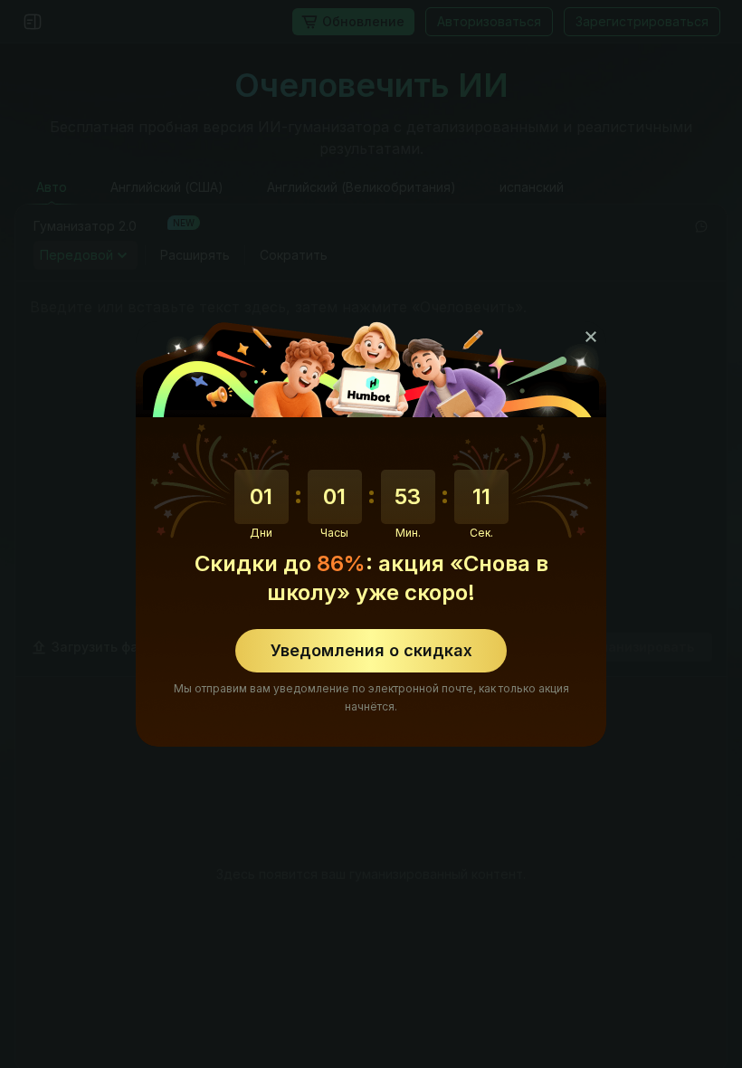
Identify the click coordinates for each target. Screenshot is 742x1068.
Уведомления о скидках (371, 650)
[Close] (590, 336)
